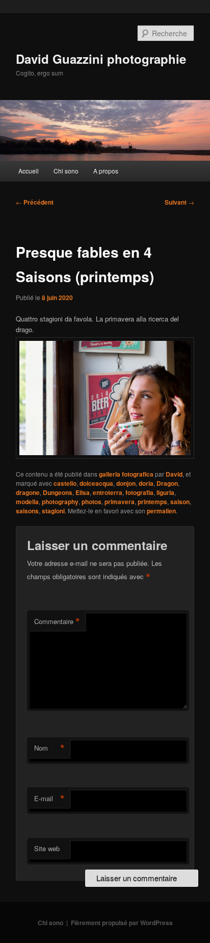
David (174, 474)
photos (91, 501)
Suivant (179, 202)
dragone (28, 492)
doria (146, 483)
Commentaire (57, 621)
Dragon (167, 483)
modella (27, 501)
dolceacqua (96, 483)
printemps (152, 501)
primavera (119, 501)
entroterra (107, 492)
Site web (47, 848)
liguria (165, 492)
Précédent (35, 202)
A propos (105, 170)
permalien (161, 510)
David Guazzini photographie (101, 58)
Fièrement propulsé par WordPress (122, 922)
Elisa (82, 492)
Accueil (28, 170)
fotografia (139, 492)
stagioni (53, 510)
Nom (49, 748)
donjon (126, 483)
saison (180, 501)
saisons (27, 510)
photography (60, 501)
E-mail (49, 798)
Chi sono (66, 170)
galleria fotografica (126, 474)
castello (65, 483)
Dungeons (57, 492)
